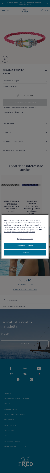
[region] (25, 236)
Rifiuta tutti (25, 252)
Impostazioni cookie (25, 239)
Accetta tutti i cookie (25, 245)
